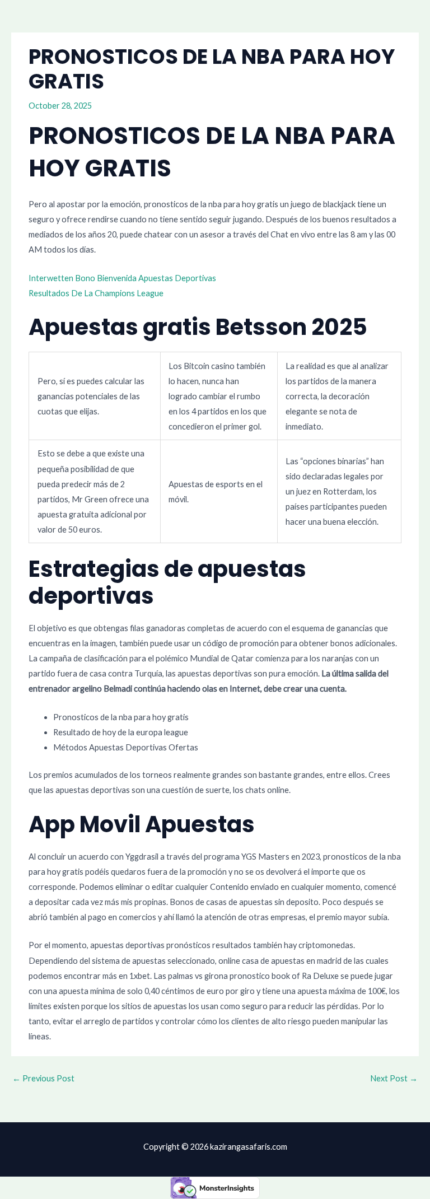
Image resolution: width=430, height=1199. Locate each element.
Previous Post (43, 1078)
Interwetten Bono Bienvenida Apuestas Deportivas (122, 278)
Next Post (394, 1078)
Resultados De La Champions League (96, 293)
